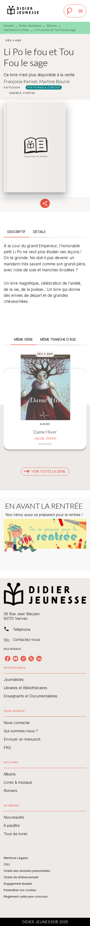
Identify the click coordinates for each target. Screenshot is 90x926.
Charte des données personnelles (27, 871)
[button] (44, 87)
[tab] (16, 231)
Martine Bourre (54, 81)
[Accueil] (23, 11)
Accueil (9, 25)
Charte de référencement (21, 877)
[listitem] (8, 658)
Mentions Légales (16, 858)
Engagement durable (18, 883)
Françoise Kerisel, (21, 81)
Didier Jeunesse (30, 25)
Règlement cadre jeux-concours (26, 896)
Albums (52, 25)
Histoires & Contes (16, 30)
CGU (7, 864)
